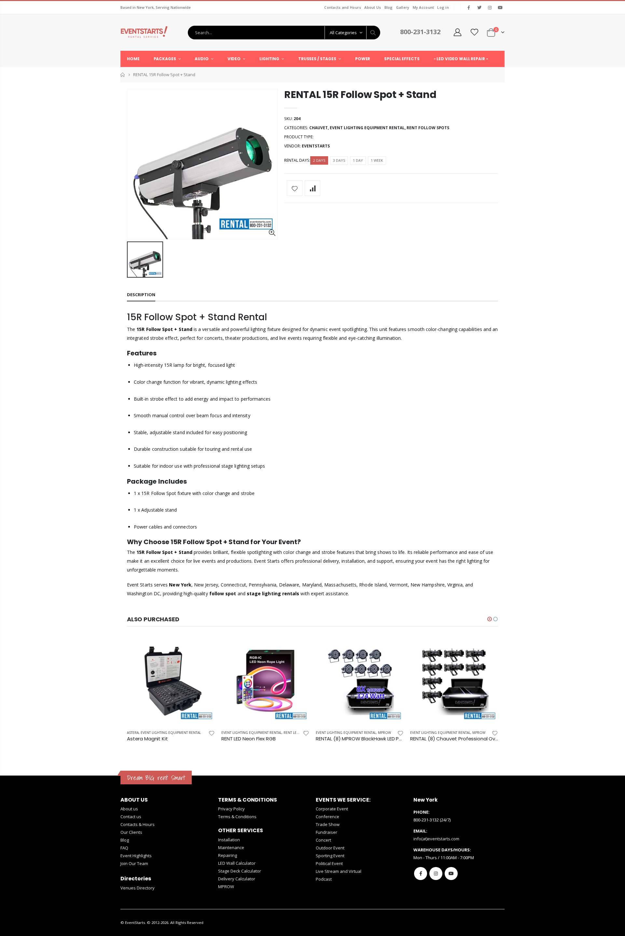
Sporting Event (330, 856)
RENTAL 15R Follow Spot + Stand (360, 95)
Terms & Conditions (237, 816)
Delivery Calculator (236, 879)
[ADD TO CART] (204, 648)
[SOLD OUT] (298, 648)
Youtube (451, 873)
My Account (423, 7)
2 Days (319, 160)
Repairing (227, 855)
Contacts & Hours (137, 824)
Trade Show (328, 824)
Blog (388, 7)
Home (122, 75)
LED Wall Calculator (237, 863)
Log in (443, 7)
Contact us (130, 816)
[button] (490, 619)
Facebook (420, 873)
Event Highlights (136, 856)
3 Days (339, 160)
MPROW (384, 732)
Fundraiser (326, 832)
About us (129, 809)
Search (373, 32)
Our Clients (131, 832)
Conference (327, 816)
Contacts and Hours (342, 7)
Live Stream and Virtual (338, 871)
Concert (323, 840)
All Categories (343, 32)
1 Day (358, 160)
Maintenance (231, 847)
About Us (372, 7)
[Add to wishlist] (294, 188)
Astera (133, 732)
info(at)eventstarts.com (436, 839)
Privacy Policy (231, 809)
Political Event (329, 863)
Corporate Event (332, 809)
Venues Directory (137, 888)
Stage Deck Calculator (239, 871)
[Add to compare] (312, 188)
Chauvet (318, 128)
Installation (229, 840)
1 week (377, 160)
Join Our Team (134, 863)
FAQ (124, 848)
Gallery (403, 7)
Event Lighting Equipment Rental (367, 128)
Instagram (435, 873)
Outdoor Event (330, 848)
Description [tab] (141, 294)
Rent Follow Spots (428, 128)
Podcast (324, 879)
